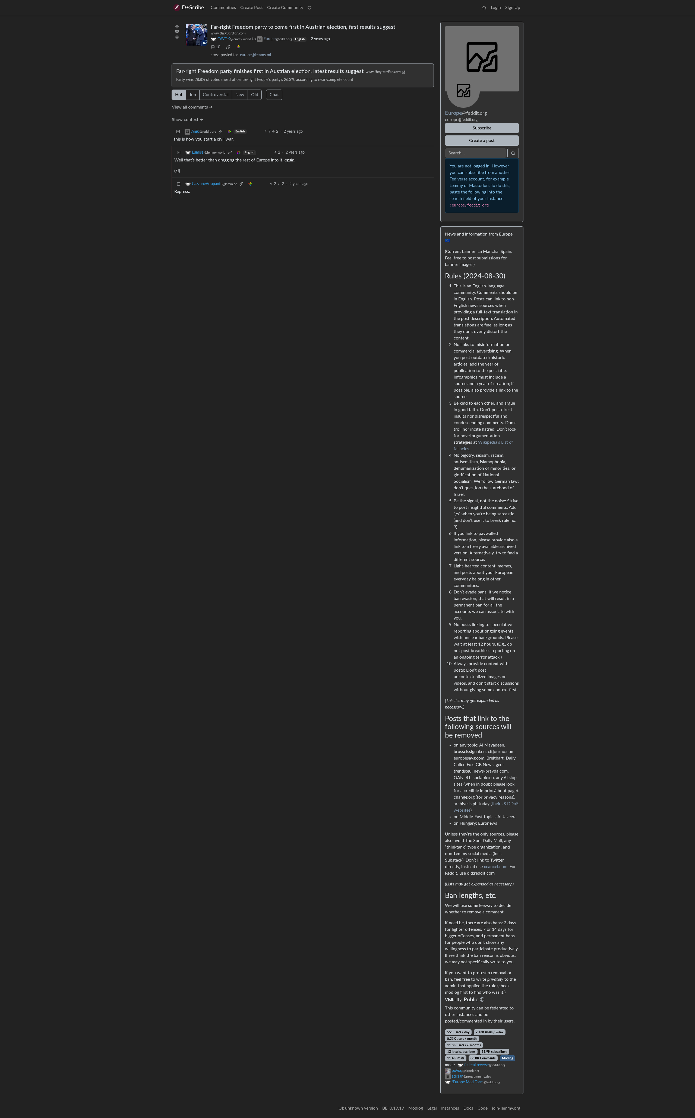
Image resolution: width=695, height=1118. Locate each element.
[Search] (484, 7)
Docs (468, 1108)
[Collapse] (178, 132)
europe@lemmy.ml (255, 55)
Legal (432, 1108)
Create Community (285, 7)
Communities (223, 7)
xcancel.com (495, 867)
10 (218, 47)
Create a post (482, 140)
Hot (178, 95)
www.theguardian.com (228, 33)
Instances (450, 1108)
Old (254, 95)
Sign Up (512, 7)
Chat (274, 95)
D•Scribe (193, 7)
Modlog (507, 1058)
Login (496, 7)
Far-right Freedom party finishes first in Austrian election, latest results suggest (270, 71)
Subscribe (482, 128)
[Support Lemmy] (309, 7)
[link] (228, 47)
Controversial (216, 95)
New (239, 95)
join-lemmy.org (506, 1108)
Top (192, 95)
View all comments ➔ (192, 107)
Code (483, 1108)
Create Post (251, 7)
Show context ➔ (187, 119)
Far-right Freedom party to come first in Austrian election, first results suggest (303, 27)
